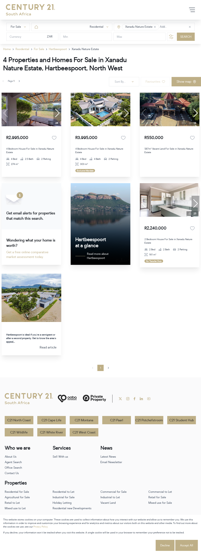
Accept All (186, 545)
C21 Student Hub (181, 420)
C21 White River (51, 432)
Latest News (108, 457)
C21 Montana (84, 420)
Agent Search (13, 462)
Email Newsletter (111, 462)
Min (65, 37)
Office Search (13, 468)
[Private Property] (94, 399)
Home (7, 49)
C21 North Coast (19, 420)
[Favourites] (54, 137)
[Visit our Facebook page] (134, 398)
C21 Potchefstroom (149, 420)
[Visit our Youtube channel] (148, 398)
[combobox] (176, 27)
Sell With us (60, 457)
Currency (15, 37)
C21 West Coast (84, 432)
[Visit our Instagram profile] (127, 398)
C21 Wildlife (19, 432)
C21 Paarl (116, 420)
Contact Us (12, 473)
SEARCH (185, 37)
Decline (165, 545)
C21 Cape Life (51, 420)
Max (119, 37)
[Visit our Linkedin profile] (141, 398)
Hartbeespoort (58, 49)
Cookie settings (140, 545)
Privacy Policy (40, 526)
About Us (10, 457)
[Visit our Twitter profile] (120, 398)
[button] (154, 26)
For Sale (39, 49)
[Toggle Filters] (171, 37)
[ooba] (67, 399)
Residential (22, 49)
